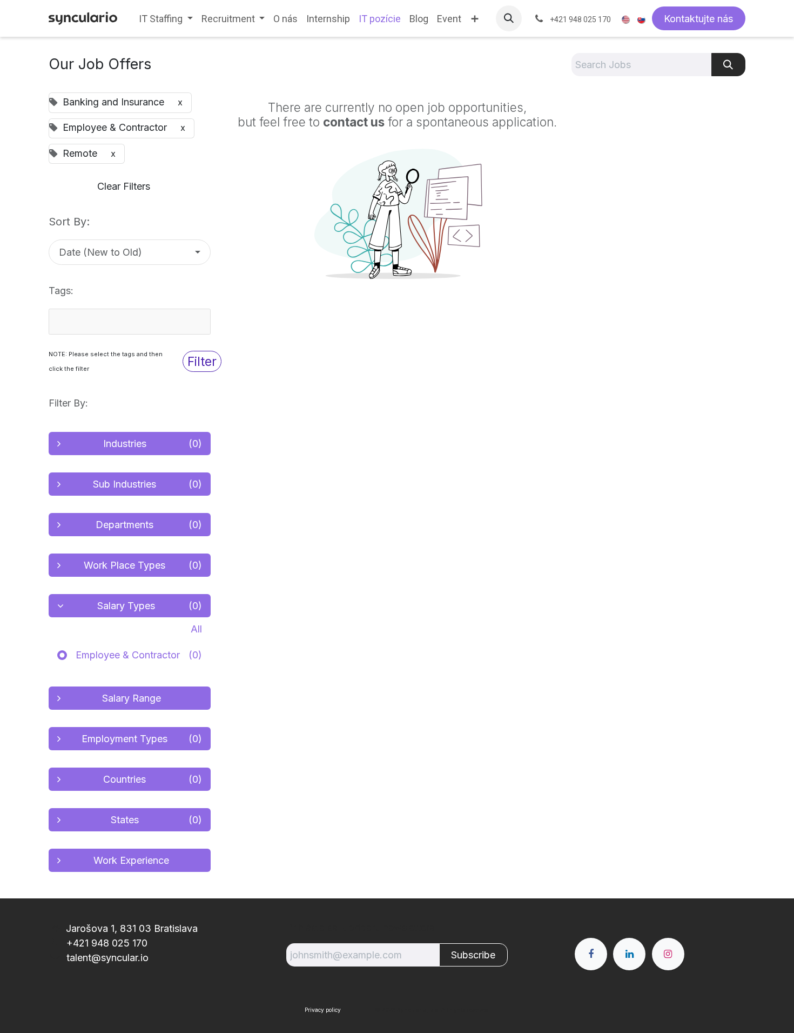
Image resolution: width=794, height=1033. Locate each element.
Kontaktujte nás (698, 18)
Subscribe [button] (473, 955)
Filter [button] (202, 361)
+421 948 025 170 (105, 943)
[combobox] (130, 321)
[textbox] (110, 321)
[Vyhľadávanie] (728, 64)
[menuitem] (165, 18)
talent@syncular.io (106, 957)
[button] (509, 18)
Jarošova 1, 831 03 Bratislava (132, 928)
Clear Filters (123, 186)
